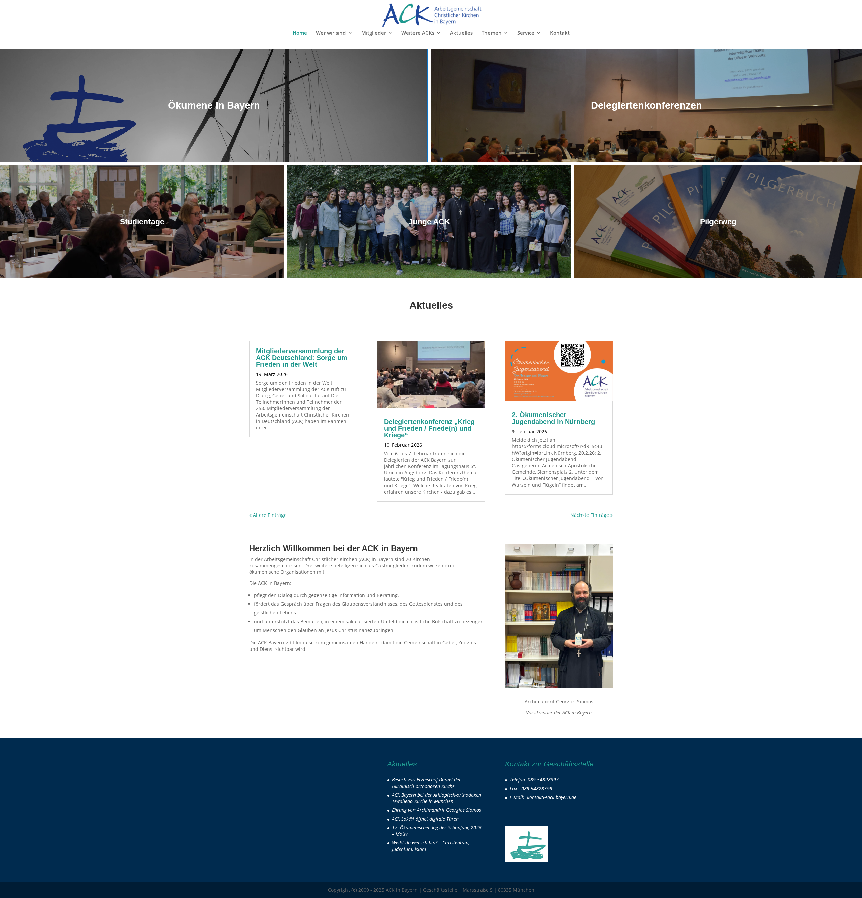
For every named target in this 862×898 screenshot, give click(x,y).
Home (300, 33)
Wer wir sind (331, 33)
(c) (354, 890)
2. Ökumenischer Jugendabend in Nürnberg (553, 418)
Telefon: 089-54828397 (534, 779)
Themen (492, 33)
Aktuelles (461, 33)
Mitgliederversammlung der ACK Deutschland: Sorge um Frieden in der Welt (301, 357)
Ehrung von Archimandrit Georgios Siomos (436, 810)
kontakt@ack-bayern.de (552, 797)
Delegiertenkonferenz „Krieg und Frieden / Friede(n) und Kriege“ (429, 428)
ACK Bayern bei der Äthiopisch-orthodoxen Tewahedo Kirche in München (436, 798)
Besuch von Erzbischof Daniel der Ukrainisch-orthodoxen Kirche (426, 782)
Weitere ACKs (417, 33)
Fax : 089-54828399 (531, 788)
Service (525, 33)
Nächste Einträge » (591, 515)
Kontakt (560, 33)
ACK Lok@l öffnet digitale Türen (425, 819)
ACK (301, 374)
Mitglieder (373, 33)
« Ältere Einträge (268, 515)
